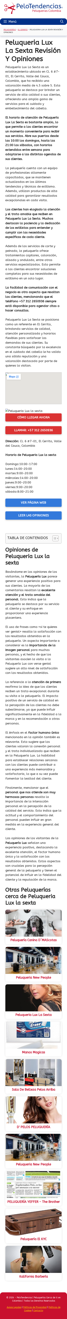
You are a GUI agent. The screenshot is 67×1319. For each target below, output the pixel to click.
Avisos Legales (14, 1307)
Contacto (38, 1310)
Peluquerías (10, 30)
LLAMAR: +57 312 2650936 (33, 430)
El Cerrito (23, 30)
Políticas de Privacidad (35, 1307)
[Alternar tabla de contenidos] (54, 538)
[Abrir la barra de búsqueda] (61, 21)
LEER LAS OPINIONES (33, 515)
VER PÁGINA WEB (33, 502)
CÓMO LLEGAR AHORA (33, 417)
